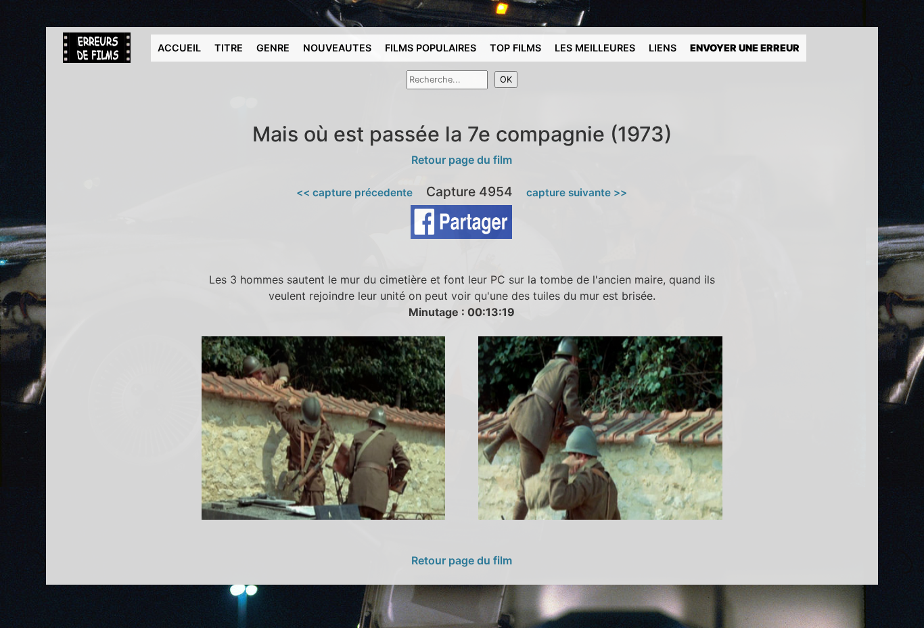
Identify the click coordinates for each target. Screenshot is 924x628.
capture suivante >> (576, 192)
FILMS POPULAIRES (430, 47)
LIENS (662, 47)
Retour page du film (461, 159)
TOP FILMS (515, 47)
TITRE (228, 47)
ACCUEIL (179, 47)
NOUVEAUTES (337, 47)
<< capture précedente (354, 192)
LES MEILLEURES (595, 47)
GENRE (273, 47)
